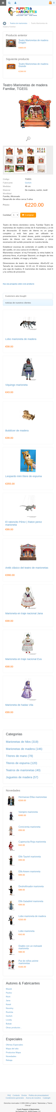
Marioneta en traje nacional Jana (24, 613)
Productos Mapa (13, 1052)
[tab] (28, 296)
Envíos (24, 1095)
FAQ (9, 1095)
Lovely (9, 1020)
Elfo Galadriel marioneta (31, 901)
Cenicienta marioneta (29, 827)
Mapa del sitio (12, 1048)
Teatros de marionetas (18, 23)
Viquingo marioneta (16, 385)
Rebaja (9, 1060)
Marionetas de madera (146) (24, 748)
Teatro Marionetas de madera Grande (33, 65)
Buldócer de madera (17, 430)
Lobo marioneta (26, 931)
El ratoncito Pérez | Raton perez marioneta (23, 523)
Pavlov (9, 993)
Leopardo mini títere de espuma (23, 476)
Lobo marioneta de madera (20, 339)
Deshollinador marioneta (31, 886)
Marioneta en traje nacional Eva (23, 659)
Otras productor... (14, 1027)
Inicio (4, 23)
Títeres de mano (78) (19, 755)
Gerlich (28, 183)
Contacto (16, 1095)
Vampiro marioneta (28, 812)
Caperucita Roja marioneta (32, 842)
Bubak (9, 1024)
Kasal (8, 1004)
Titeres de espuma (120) (21, 763)
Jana (8, 1000)
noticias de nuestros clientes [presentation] (18, 303)
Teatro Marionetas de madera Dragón (33, 41)
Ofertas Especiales (14, 1045)
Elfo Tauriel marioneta (30, 856)
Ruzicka (9, 1012)
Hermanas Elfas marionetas (33, 797)
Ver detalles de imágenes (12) (28, 139)
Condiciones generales (15, 1098)
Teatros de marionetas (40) (23, 770)
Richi (8, 996)
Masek (9, 989)
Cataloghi (46, 1098)
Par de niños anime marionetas (28, 962)
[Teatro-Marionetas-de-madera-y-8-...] (9, 151)
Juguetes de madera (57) (22, 777)
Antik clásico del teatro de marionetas (26, 567)
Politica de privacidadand (39, 1095)
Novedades (11, 1056)
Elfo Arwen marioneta (29, 871)
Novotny (9, 1008)
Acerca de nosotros (33, 1098)
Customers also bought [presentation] (15, 296)
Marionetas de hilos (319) (22, 741)
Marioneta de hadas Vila (19, 705)
